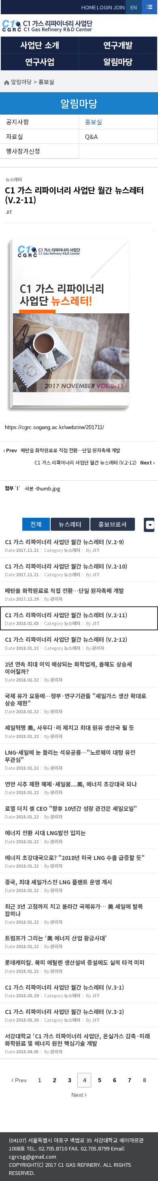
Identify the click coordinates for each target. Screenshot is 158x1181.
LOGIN (104, 7)
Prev (20, 1080)
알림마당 (117, 61)
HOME (88, 7)
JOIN (119, 7)
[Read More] (79, 545)
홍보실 (93, 121)
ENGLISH (134, 8)
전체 (36, 524)
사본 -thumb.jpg (42, 488)
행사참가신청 (23, 151)
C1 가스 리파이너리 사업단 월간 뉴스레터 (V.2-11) (74, 195)
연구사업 (39, 61)
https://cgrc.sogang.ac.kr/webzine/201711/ (54, 427)
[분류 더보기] (150, 525)
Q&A (91, 136)
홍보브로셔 (112, 524)
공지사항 (17, 121)
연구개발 (117, 45)
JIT (9, 211)
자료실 (14, 136)
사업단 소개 (39, 45)
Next (78, 1095)
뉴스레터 (70, 524)
